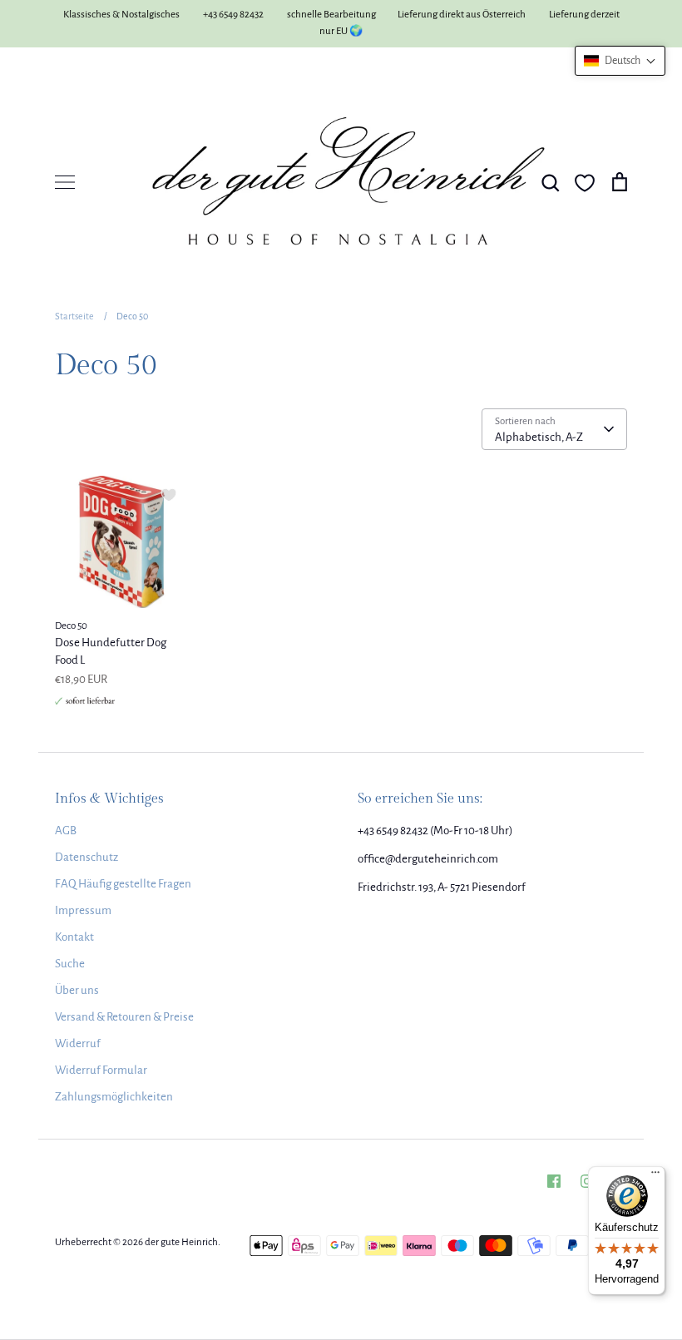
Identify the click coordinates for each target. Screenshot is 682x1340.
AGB (66, 830)
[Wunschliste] (585, 183)
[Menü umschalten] (65, 182)
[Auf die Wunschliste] (169, 495)
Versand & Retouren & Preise (124, 1017)
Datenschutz (86, 857)
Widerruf (78, 1043)
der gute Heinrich (181, 1242)
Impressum (83, 910)
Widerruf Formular (101, 1070)
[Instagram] (587, 1181)
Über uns (77, 990)
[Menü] (655, 1176)
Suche (70, 963)
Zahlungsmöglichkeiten (114, 1096)
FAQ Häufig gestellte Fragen (123, 884)
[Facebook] (554, 1181)
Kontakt (74, 937)
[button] (620, 61)
